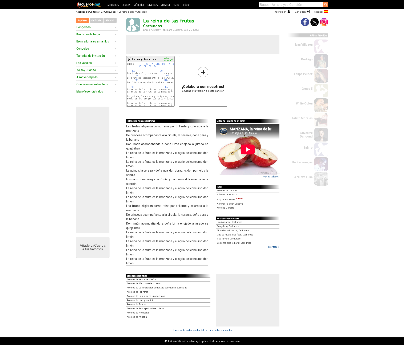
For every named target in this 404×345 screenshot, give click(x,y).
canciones (113, 5)
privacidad (208, 341)
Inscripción (280, 11)
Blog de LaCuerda (230, 199)
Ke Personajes (302, 162)
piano (176, 5)
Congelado (83, 27)
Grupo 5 (307, 88)
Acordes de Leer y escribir (140, 300)
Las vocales (84, 63)
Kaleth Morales (302, 118)
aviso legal (194, 341)
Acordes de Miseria (137, 317)
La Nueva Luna (303, 177)
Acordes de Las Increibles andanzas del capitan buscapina (157, 287)
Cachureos (110, 11)
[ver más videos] (271, 176)
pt (227, 341)
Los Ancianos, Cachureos (229, 222)
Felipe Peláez (303, 74)
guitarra (165, 5)
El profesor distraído (89, 91)
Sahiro (308, 147)
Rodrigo (307, 59)
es (217, 341)
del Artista (96, 20)
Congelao (82, 48)
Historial (110, 20)
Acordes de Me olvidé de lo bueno (144, 283)
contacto (234, 341)
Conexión (300, 11)
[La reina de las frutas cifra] (218, 330)
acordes (126, 5)
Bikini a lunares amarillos (92, 41)
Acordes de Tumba (136, 304)
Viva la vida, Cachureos (229, 238)
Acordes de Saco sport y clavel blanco (145, 308)
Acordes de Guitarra (87, 11)
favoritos (152, 5)
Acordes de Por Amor (137, 292)
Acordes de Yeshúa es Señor (141, 279)
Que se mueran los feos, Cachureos (235, 234)
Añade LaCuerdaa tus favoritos (92, 247)
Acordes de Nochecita (138, 312)
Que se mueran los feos (92, 84)
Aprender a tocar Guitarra (230, 203)
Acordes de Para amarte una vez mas (146, 296)
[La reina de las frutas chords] (188, 330)
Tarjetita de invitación (90, 55)
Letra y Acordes (144, 59)
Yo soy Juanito (86, 70)
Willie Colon (304, 103)
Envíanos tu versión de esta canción (203, 79)
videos (186, 5)
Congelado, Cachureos (228, 226)
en (222, 341)
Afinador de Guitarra (227, 194)
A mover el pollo (87, 77)
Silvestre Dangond (306, 134)
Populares (82, 20)
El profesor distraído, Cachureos (233, 230)
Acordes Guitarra (225, 207)
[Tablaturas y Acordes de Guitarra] (89, 6)
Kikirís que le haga (88, 34)
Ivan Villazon (304, 44)
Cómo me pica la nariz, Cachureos (234, 243)
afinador (139, 5)
